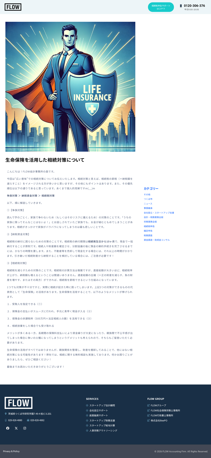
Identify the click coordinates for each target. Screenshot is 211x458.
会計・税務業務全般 (153, 217)
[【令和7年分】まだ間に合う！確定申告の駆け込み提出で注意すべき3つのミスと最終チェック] (159, 71)
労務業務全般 (150, 221)
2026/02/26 (184, 83)
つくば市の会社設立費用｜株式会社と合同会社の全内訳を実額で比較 (159, 52)
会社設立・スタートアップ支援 (159, 212)
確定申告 (148, 230)
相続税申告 (149, 226)
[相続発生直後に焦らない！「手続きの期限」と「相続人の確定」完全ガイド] (192, 71)
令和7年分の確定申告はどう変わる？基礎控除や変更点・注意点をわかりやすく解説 (159, 132)
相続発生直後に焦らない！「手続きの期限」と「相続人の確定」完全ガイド (191, 90)
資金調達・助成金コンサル (157, 239)
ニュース (148, 203)
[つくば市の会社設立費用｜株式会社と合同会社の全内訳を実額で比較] (159, 32)
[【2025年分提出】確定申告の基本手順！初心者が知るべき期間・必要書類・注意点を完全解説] (192, 151)
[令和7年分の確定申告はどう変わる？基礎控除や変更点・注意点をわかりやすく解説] (159, 113)
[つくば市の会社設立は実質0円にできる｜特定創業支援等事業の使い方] (192, 32)
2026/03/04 (151, 83)
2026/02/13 (184, 125)
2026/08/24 (151, 45)
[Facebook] (8, 428)
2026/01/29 (184, 163)
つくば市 (148, 198)
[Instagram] (25, 428)
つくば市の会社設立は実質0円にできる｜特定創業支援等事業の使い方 (192, 52)
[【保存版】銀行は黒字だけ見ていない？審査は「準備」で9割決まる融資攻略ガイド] (159, 151)
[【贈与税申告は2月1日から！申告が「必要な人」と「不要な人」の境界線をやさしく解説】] (192, 113)
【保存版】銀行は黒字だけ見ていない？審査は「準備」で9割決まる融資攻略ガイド (158, 170)
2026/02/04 (151, 163)
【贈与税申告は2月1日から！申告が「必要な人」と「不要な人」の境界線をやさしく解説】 (192, 132)
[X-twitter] (16, 428)
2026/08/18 (184, 45)
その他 (147, 194)
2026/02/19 (151, 125)
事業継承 (148, 208)
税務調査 (148, 235)
